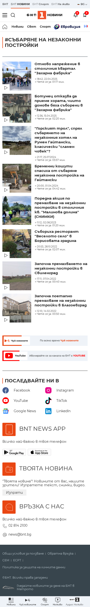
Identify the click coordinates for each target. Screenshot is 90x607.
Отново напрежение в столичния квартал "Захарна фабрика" (57, 68)
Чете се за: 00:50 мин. (51, 314)
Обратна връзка (60, 553)
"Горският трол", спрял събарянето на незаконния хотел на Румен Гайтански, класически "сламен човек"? (58, 139)
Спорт (45, 26)
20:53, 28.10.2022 (47, 246)
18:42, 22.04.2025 (47, 79)
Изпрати (14, 492)
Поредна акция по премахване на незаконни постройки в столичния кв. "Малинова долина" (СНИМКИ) (60, 207)
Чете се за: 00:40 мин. (51, 281)
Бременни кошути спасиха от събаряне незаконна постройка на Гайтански (59, 173)
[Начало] (5, 27)
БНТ (5, 4)
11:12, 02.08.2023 (46, 222)
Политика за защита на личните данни (33, 567)
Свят (31, 26)
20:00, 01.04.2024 (47, 185)
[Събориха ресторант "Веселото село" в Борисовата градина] (17, 244)
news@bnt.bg (19, 534)
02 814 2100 (17, 525)
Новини (18, 26)
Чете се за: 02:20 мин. (51, 118)
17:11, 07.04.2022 (46, 279)
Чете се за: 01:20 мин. (51, 225)
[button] (74, 601)
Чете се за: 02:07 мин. (51, 249)
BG (83, 4)
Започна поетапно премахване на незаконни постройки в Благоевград (61, 300)
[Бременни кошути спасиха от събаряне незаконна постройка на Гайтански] (17, 179)
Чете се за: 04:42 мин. (51, 188)
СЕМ (5, 560)
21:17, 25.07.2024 (46, 157)
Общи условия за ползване (23, 553)
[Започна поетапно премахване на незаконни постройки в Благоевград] (17, 308)
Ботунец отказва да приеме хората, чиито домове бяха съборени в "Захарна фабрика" (59, 103)
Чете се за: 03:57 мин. (51, 160)
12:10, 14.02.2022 (46, 311)
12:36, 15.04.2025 (47, 115)
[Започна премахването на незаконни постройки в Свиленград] (17, 276)
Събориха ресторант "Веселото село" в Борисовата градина (57, 236)
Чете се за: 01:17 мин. (50, 82)
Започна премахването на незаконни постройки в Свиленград (61, 268)
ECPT (17, 560)
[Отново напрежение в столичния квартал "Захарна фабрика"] (17, 76)
